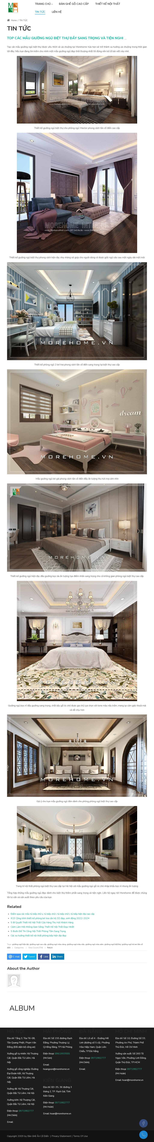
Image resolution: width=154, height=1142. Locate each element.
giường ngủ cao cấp (38, 944)
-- (126, 39)
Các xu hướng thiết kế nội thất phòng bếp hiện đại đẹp (38, 935)
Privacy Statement (61, 1136)
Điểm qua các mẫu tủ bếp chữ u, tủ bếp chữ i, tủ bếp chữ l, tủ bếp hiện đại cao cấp (52, 914)
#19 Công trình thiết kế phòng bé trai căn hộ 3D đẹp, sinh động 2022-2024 (50, 918)
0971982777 (26, 1111)
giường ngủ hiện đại (20, 944)
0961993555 (62, 1053)
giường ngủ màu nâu (76, 944)
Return (50, 947)
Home (14, 20)
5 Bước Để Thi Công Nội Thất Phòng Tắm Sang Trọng (38, 931)
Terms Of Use (80, 1136)
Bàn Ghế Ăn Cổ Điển (38, 1136)
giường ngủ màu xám (94, 944)
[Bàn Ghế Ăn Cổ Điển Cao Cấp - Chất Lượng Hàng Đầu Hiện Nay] (13, 8)
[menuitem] (44, 4)
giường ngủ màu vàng (56, 944)
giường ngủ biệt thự (112, 944)
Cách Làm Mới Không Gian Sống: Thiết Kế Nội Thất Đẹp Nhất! (42, 927)
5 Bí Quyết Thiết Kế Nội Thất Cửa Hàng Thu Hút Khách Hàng (42, 922)
